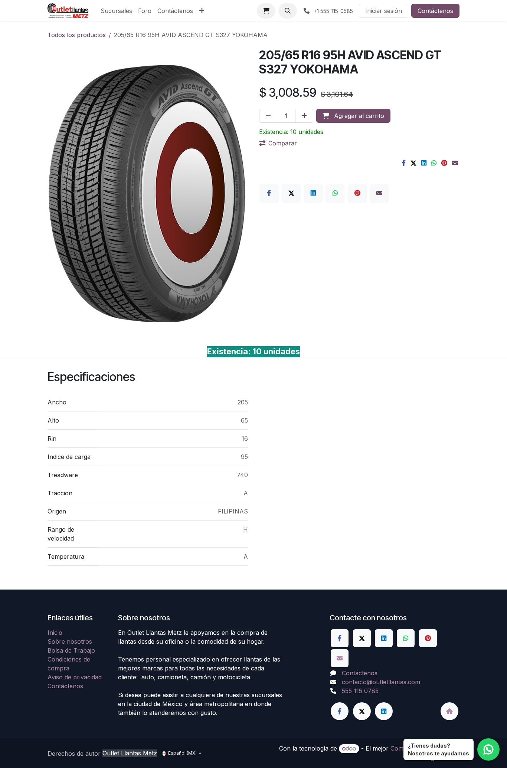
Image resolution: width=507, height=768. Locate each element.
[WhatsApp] (433, 163)
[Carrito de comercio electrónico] (266, 11)
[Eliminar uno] (268, 116)
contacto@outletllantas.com (381, 682)
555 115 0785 (360, 691)
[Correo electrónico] (455, 163)
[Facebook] (404, 163)
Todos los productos (77, 35)
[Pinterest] (444, 163)
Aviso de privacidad (75, 677)
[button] (287, 11)
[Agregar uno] (304, 116)
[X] (413, 163)
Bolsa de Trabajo (71, 650)
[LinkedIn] (423, 163)
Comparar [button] (282, 143)
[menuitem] (116, 10)
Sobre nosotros (70, 641)
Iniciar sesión (383, 10)
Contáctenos (435, 10)
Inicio (55, 632)
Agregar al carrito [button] (358, 115)
